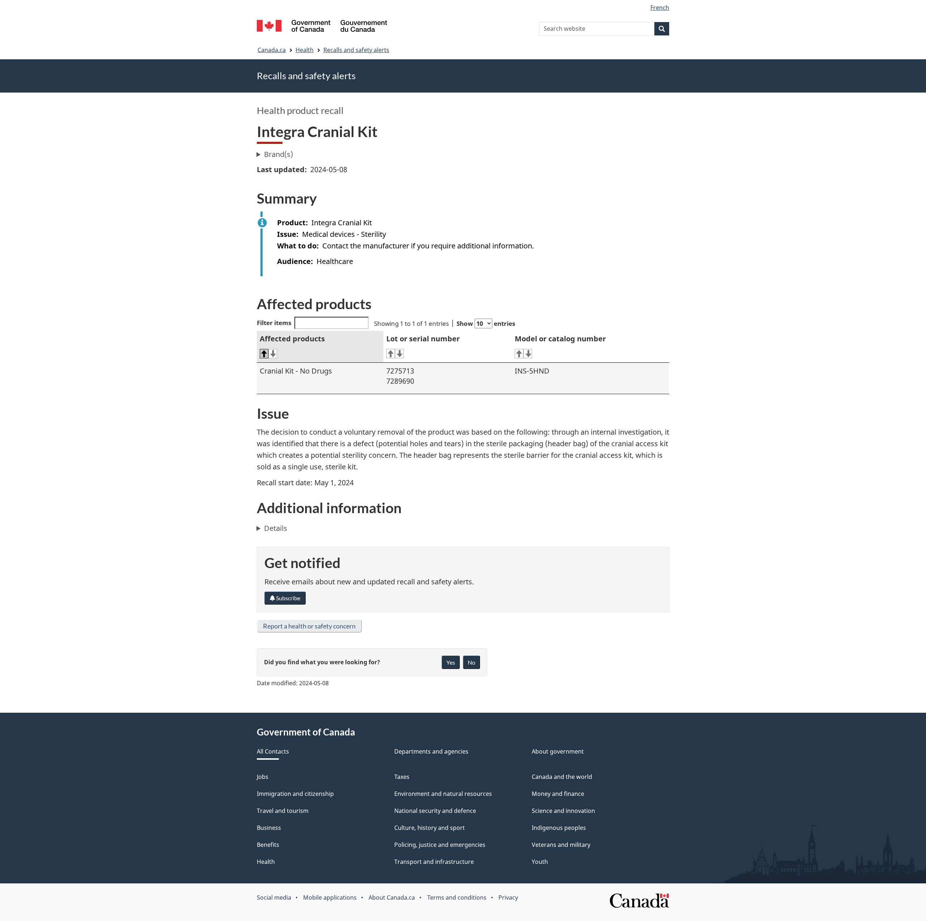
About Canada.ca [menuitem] (392, 897)
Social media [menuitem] (274, 897)
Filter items (274, 323)
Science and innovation (563, 811)
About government (558, 751)
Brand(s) (278, 154)
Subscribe (287, 597)
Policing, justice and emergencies (439, 845)
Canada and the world (562, 777)
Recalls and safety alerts (356, 50)
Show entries (485, 323)
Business (269, 828)
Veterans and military (561, 845)
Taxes (401, 777)
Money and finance (558, 794)
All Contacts (273, 751)
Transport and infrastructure (434, 862)
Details (275, 528)
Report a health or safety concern (309, 626)
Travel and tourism (283, 811)
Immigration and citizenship (295, 794)
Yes (450, 662)
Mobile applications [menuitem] (330, 897)
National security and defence (435, 811)
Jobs (262, 777)
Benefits (268, 845)
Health (305, 50)
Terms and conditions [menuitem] (457, 897)
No (471, 662)
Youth (540, 862)
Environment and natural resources (443, 794)
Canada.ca (272, 50)
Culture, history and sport (429, 828)
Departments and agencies (431, 751)
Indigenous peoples (559, 828)
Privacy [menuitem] (508, 897)
